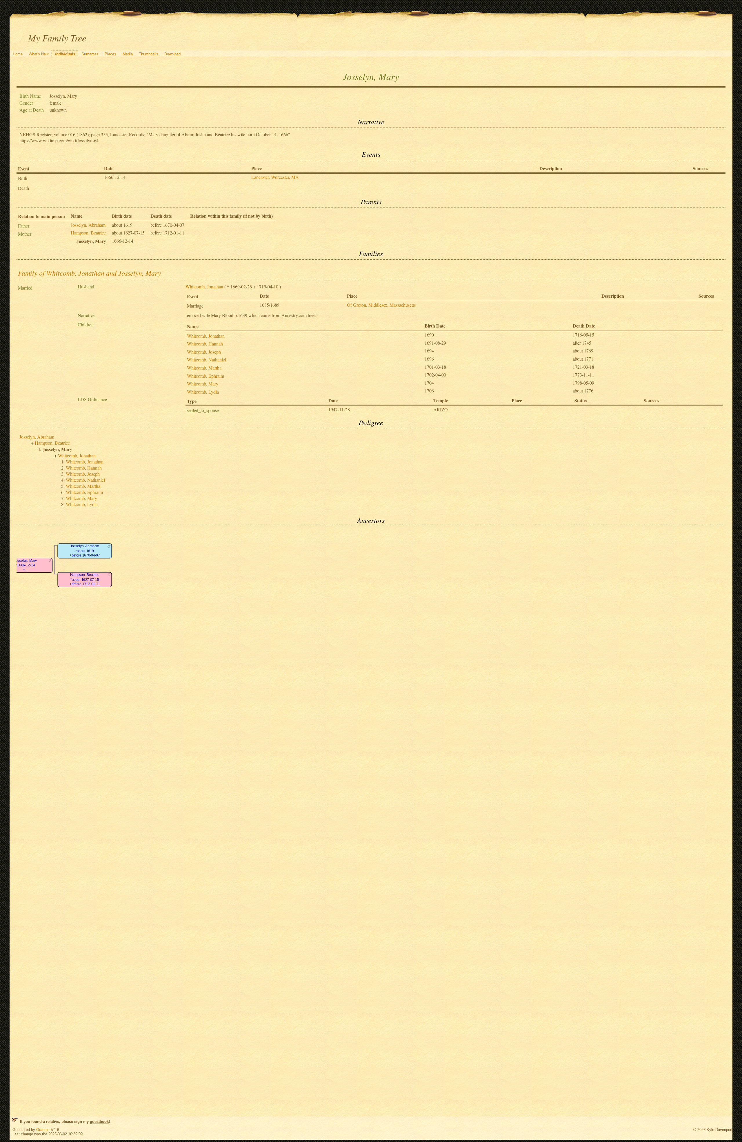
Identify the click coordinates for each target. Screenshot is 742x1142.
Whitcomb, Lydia (203, 392)
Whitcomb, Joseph (204, 352)
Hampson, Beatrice (88, 233)
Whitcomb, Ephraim (205, 376)
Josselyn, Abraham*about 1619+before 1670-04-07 (85, 550)
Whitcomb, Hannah (205, 344)
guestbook (99, 1121)
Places (110, 54)
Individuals (65, 54)
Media (128, 54)
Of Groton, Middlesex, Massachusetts (381, 305)
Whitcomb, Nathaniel (206, 360)
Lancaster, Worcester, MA (275, 177)
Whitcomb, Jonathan (204, 286)
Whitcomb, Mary (202, 384)
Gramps (43, 1130)
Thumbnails (148, 54)
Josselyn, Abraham (88, 225)
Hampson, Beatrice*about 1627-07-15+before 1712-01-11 (85, 579)
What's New (38, 54)
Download (172, 54)
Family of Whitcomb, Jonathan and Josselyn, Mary (89, 272)
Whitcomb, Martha (204, 368)
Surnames (90, 54)
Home (18, 54)
